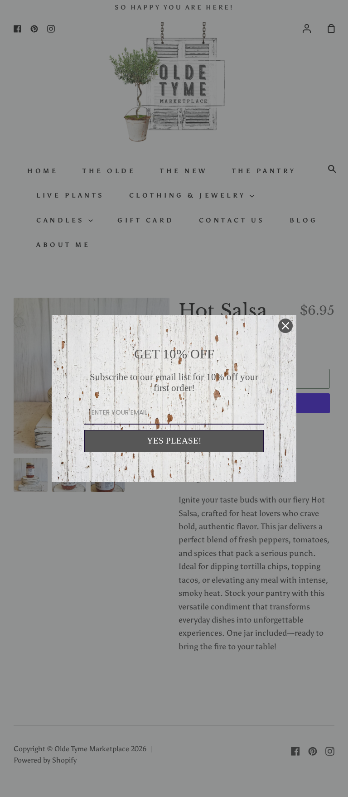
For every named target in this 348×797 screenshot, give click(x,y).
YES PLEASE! (174, 440)
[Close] (285, 326)
